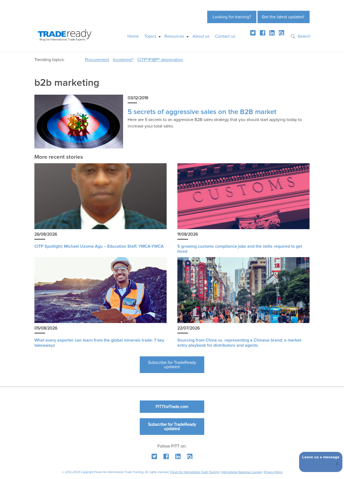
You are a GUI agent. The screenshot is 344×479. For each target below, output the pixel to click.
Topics (150, 36)
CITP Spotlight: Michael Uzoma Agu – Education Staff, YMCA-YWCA (99, 246)
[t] (253, 33)
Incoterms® (123, 60)
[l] (272, 33)
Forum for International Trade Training (194, 472)
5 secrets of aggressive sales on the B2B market (202, 112)
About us (200, 36)
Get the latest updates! (283, 17)
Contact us (225, 36)
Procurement (97, 60)
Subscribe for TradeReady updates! (172, 364)
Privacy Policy (273, 472)
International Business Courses (241, 472)
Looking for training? (232, 17)
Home (133, 36)
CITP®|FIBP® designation (160, 60)
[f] (262, 33)
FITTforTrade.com (172, 407)
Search (304, 36)
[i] (281, 33)
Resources (174, 36)
